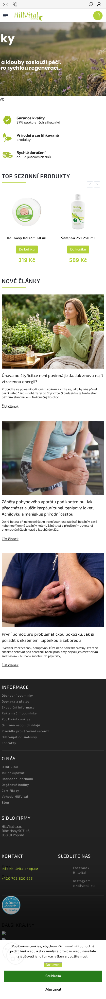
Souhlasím (53, 976)
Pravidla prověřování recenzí (25, 731)
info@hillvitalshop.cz (20, 869)
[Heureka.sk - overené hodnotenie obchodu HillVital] (11, 905)
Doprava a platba (16, 701)
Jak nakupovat (13, 773)
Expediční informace (18, 707)
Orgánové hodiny (15, 785)
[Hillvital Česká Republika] (53, 933)
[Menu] (5, 14)
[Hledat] (90, 4)
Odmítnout (53, 989)
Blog (5, 802)
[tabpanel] (46, 229)
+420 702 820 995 (17, 878)
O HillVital (10, 767)
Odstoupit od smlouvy (19, 737)
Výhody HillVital (15, 796)
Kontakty (9, 743)
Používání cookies (16, 719)
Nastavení (53, 965)
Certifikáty (10, 790)
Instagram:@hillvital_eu (84, 883)
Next (98, 184)
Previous (90, 184)
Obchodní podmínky (17, 695)
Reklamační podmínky (19, 713)
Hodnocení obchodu (17, 779)
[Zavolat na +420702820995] (16, 4)
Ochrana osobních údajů (21, 725)
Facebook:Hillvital (81, 870)
